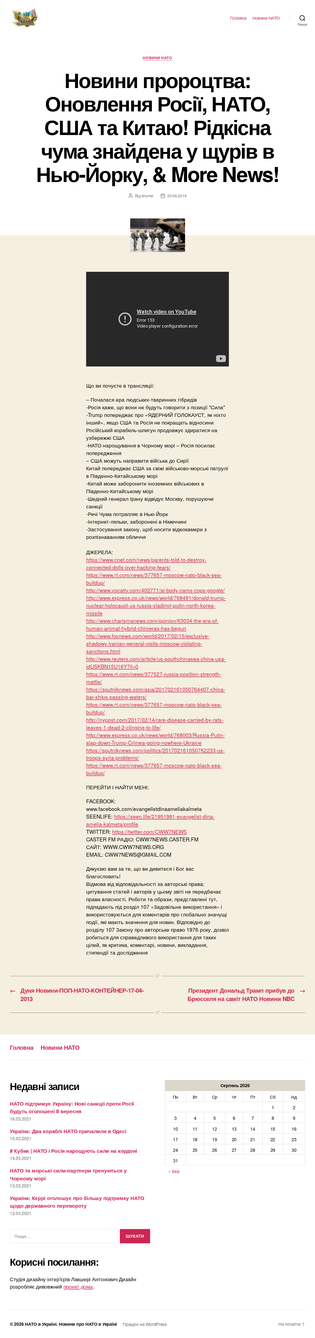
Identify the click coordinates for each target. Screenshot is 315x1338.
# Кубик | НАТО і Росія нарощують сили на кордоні (73, 1150)
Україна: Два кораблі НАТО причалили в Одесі (68, 1131)
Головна (238, 18)
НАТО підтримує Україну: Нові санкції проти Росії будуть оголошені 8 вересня (72, 1107)
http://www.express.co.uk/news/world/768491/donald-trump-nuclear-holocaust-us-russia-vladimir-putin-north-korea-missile (156, 605)
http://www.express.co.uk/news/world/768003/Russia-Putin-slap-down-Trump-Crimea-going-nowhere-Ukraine (155, 738)
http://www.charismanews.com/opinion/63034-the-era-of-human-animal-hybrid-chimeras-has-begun (152, 624)
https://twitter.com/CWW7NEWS (149, 831)
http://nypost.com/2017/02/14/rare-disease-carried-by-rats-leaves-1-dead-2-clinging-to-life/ (154, 723)
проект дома (78, 1286)
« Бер (174, 1171)
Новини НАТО (266, 18)
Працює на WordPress (145, 1324)
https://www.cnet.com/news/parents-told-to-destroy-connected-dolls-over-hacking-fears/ (146, 563)
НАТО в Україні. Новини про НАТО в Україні (71, 1324)
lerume (147, 195)
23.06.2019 (176, 195)
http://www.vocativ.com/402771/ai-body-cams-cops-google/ (155, 590)
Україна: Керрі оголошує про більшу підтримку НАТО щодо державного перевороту (77, 1201)
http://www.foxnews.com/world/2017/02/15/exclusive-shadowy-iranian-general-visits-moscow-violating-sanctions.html (147, 643)
